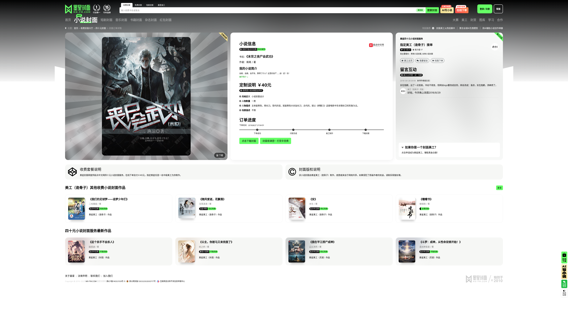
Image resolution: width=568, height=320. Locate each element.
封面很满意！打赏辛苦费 (276, 140)
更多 (499, 188)
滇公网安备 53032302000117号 (142, 281)
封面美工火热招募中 (445, 28)
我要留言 (423, 60)
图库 (482, 20)
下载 (221, 155)
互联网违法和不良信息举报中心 (172, 281)
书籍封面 (136, 20)
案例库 (420, 10)
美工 (464, 20)
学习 (491, 20)
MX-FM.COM (91, 281)
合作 (500, 20)
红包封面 (166, 20)
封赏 (473, 20)
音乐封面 (121, 20)
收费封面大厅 (87, 28)
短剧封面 (106, 20)
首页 (68, 20)
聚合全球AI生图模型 (468, 28)
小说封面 (86, 20)
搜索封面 (432, 10)
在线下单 (462, 10)
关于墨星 (70, 275)
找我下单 (439, 60)
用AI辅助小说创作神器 (492, 28)
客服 (498, 9)
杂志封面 (151, 20)
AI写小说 (447, 10)
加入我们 (108, 275)
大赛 (456, 20)
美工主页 (408, 60)
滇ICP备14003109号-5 (115, 281)
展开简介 (242, 77)
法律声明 (82, 275)
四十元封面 (101, 28)
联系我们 (95, 275)
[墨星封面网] (77, 8)
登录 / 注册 (485, 9)
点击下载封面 (249, 140)
